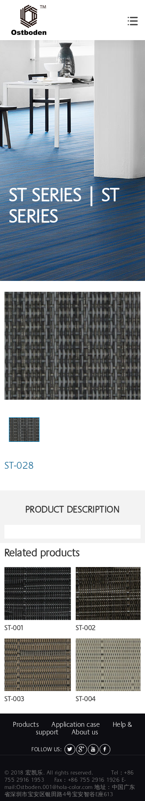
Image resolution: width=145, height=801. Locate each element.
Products (26, 724)
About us (85, 732)
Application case (76, 724)
